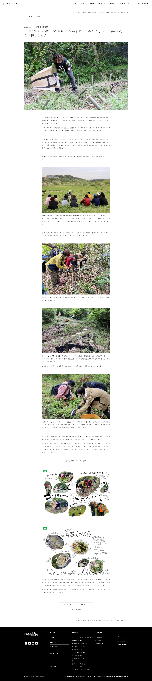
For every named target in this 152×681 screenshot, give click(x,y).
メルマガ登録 (98, 637)
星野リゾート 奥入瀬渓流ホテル (81, 664)
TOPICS (75, 3)
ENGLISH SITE (121, 642)
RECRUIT (112, 3)
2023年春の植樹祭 (54, 356)
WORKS (83, 3)
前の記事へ (67, 605)
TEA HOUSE (91, 676)
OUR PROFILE (54, 661)
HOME (70, 12)
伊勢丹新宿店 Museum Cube (79, 643)
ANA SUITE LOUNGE (78, 640)
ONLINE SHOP (142, 3)
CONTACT (121, 3)
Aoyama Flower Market (71, 676)
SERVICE (92, 3)
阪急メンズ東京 (76, 661)
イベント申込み (98, 643)
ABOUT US (101, 3)
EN (134, 3)
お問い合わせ (98, 640)
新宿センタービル (77, 649)
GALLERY (53, 647)
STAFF (52, 671)
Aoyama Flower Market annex (105, 676)
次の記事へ (84, 605)
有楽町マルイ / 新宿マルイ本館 (80, 670)
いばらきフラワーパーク (79, 646)
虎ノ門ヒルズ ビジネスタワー (80, 655)
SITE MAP (119, 633)
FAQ (118, 636)
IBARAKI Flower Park (122, 676)
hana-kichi (82, 676)
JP (128, 3)
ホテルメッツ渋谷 (77, 667)
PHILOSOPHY (54, 658)
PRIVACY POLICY (121, 639)
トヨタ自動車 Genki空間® (79, 652)
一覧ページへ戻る (76, 609)
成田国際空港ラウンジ (78, 658)
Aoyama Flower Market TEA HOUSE (81, 637)
